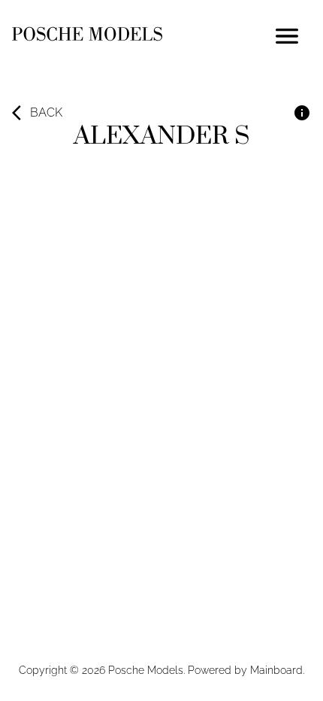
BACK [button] (46, 112)
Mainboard (276, 670)
